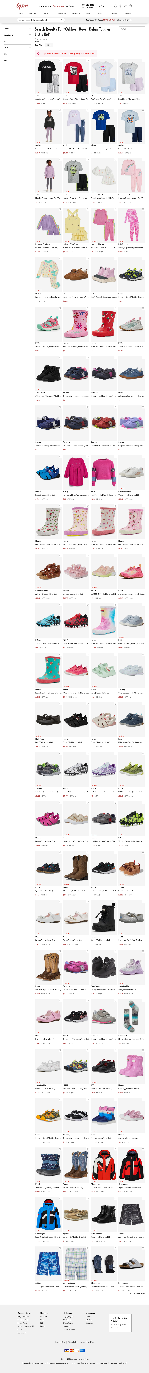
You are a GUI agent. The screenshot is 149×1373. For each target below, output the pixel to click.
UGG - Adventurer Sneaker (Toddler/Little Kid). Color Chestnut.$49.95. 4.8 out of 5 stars (76, 280)
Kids (48, 45)
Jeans (116, 1363)
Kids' (100, 13)
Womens (43, 1316)
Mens (42, 1320)
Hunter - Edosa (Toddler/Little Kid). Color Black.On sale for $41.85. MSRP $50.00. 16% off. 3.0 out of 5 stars (76, 725)
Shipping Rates (23, 1320)
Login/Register (68, 1316)
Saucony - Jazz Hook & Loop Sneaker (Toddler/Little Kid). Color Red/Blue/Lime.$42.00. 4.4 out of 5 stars (104, 428)
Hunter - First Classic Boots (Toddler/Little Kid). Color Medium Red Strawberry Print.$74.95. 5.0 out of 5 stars (104, 329)
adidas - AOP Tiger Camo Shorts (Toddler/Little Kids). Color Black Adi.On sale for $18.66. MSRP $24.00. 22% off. (131, 1220)
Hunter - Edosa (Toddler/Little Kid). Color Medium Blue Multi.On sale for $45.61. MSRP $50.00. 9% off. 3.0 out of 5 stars (48, 478)
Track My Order (69, 1329)
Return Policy (22, 1323)
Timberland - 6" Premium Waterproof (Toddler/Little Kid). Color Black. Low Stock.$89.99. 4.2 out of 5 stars (48, 379)
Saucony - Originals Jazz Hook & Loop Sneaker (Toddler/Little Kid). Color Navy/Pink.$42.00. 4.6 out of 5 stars (104, 379)
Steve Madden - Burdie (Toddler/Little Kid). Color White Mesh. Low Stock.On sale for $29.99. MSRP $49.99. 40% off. (48, 1071)
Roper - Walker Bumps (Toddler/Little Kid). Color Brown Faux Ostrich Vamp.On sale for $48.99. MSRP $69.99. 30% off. (48, 972)
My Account (115, 6)
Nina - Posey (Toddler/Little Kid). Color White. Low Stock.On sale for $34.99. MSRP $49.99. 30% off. (48, 923)
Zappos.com (63, 1363)
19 (134, 1293)
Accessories (60, 13)
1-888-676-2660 (87, 5)
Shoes (20, 13)
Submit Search (62, 19)
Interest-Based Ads (87, 1342)
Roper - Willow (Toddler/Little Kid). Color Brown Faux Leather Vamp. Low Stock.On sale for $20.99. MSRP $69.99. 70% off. (76, 1170)
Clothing (33, 13)
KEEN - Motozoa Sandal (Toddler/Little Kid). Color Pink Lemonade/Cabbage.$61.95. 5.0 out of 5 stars (48, 329)
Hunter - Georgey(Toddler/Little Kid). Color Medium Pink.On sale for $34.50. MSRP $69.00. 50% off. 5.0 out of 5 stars (131, 1071)
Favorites (125, 6)
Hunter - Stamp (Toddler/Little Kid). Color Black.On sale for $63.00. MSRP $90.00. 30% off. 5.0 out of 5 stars (104, 923)
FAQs (19, 1329)
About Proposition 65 (25, 1326)
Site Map (89, 1320)
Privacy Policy (73, 1342)
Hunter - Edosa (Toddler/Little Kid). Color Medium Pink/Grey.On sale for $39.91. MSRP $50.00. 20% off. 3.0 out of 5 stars (48, 824)
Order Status (68, 1323)
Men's (89, 13)
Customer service (120, 6)
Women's (76, 13)
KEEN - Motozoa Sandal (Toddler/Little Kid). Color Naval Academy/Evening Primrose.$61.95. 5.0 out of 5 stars (131, 280)
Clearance (114, 13)
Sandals (104, 1363)
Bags (46, 13)
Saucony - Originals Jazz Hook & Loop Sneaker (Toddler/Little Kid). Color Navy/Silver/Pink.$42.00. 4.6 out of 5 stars (76, 379)
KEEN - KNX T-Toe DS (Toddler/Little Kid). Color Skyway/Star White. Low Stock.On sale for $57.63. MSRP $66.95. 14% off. (131, 626)
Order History (68, 1326)
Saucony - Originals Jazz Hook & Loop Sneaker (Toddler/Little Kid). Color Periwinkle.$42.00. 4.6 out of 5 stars (131, 428)
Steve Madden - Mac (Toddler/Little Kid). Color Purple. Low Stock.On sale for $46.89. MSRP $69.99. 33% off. (131, 972)
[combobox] (41, 20)
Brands (128, 13)
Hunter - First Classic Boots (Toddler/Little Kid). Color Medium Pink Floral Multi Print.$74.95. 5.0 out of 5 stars (76, 329)
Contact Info (22, 1333)
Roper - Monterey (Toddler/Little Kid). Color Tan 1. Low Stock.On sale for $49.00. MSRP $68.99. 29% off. (76, 873)
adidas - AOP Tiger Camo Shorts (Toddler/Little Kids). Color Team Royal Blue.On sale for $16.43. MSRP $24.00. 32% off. (48, 1269)
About (88, 1316)
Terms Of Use (60, 1342)
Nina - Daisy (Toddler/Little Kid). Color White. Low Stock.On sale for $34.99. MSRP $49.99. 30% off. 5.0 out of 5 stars (76, 923)
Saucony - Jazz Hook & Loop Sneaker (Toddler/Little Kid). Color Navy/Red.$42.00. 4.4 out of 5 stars (76, 428)
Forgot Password (23, 1316)
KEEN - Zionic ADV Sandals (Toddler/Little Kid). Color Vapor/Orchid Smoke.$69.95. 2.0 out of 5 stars (131, 329)
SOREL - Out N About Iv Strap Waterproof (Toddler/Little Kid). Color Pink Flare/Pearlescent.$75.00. (104, 280)
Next (140, 1293)
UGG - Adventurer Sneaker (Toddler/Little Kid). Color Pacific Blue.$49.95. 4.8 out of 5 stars (131, 379)
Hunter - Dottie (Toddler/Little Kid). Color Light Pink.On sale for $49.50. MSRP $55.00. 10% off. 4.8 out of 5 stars (76, 577)
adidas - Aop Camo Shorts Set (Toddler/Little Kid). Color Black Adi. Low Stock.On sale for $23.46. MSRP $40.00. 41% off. (48, 82)
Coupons (89, 1323)
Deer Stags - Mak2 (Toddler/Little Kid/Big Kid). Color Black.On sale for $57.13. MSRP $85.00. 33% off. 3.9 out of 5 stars (104, 972)
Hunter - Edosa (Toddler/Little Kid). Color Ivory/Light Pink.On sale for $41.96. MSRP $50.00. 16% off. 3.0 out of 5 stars (104, 725)
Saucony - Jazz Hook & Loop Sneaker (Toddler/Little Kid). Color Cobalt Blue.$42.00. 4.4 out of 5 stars (48, 428)
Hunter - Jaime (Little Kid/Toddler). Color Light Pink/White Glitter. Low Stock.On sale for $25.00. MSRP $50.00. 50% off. (131, 1121)
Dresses (110, 1363)
